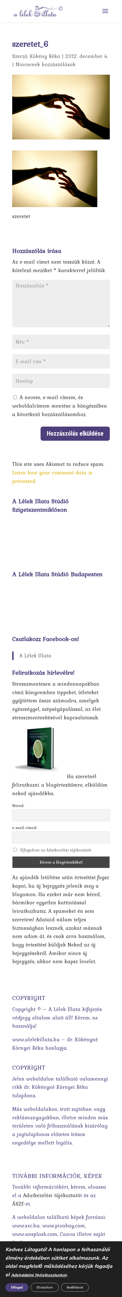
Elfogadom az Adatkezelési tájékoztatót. (56, 850)
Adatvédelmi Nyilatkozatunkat (38, 1275)
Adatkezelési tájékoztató (51, 1195)
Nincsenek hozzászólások (45, 64)
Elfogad (17, 1287)
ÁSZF (18, 1204)
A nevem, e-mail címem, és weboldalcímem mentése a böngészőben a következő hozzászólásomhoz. (59, 405)
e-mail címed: (24, 828)
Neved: (18, 805)
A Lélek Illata (35, 655)
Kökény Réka (45, 56)
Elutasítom (45, 1287)
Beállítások (75, 1287)
